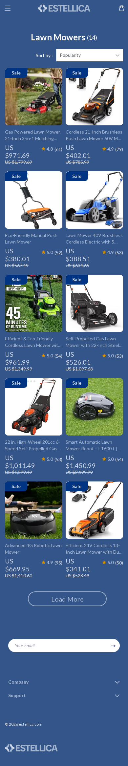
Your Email (24, 645)
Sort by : (44, 55)
